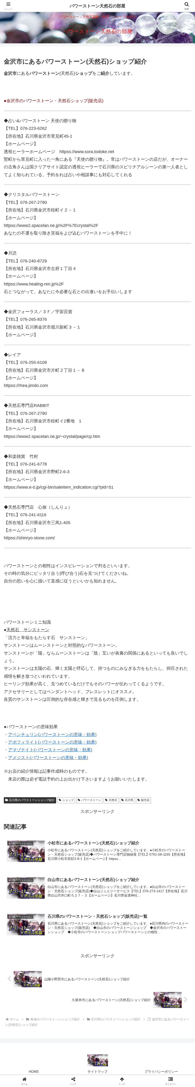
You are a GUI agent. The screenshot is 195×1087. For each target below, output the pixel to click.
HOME (34, 1071)
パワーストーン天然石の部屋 (97, 6)
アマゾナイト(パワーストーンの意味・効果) (50, 749)
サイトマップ (97, 1071)
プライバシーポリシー (161, 1071)
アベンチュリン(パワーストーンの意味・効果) (52, 734)
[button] (180, 787)
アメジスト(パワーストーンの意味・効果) (48, 757)
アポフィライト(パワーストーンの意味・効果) (52, 742)
